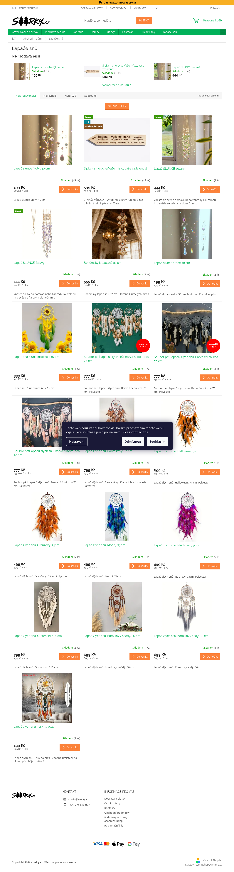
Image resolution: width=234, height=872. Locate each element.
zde (145, 432)
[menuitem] (24, 32)
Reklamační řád (114, 825)
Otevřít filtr (117, 106)
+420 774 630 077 (79, 805)
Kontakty (140, 8)
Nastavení (76, 442)
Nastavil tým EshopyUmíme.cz (203, 864)
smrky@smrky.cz (78, 799)
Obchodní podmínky (116, 812)
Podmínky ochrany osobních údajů (115, 819)
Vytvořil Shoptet (212, 860)
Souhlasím (157, 442)
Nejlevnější (50, 95)
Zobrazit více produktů (115, 85)
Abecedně (90, 95)
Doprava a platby (91, 8)
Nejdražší (71, 95)
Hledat (144, 20)
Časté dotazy (118, 8)
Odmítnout (132, 442)
